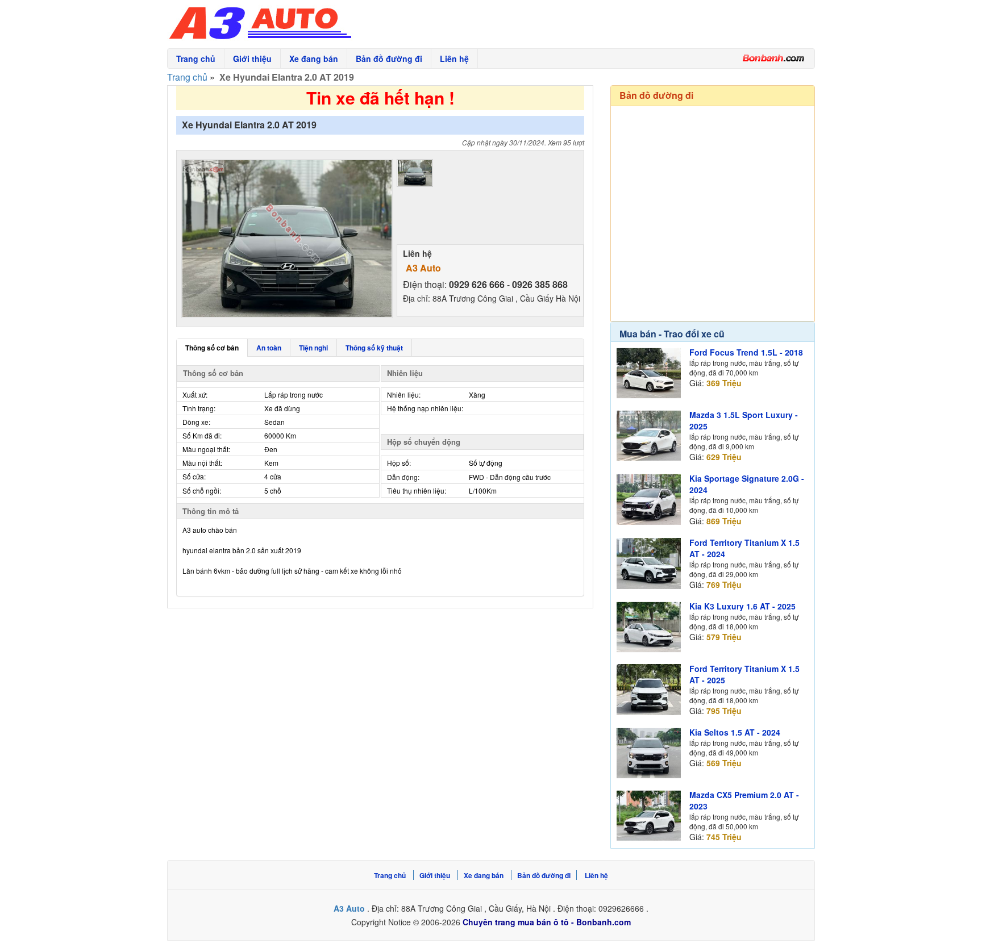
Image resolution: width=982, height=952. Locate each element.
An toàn (268, 348)
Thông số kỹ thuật (374, 348)
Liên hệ (454, 58)
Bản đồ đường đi (389, 58)
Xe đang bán (313, 58)
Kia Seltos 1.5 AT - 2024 (734, 732)
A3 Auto (423, 267)
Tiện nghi (313, 348)
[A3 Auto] (323, 20)
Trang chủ (195, 58)
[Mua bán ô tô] (774, 58)
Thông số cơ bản (212, 348)
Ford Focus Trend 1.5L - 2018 (746, 352)
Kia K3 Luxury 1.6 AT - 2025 (742, 606)
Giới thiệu (252, 58)
